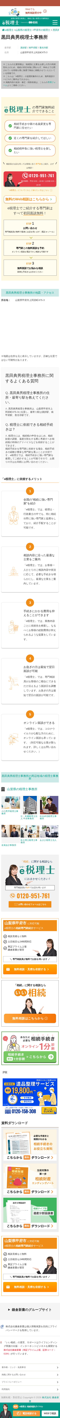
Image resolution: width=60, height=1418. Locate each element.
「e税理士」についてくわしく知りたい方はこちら (28, 190)
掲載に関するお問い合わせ (14, 1374)
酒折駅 (23, 47)
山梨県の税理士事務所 (22, 789)
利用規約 (6, 1389)
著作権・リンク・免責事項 (14, 1367)
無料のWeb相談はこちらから (29, 199)
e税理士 (9, 30)
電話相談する (29, 1413)
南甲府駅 (33, 47)
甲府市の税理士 (42, 30)
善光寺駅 (44, 47)
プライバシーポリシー (12, 1382)
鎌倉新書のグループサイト (32, 1309)
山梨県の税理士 (24, 30)
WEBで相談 (50, 1413)
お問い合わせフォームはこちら (32, 904)
